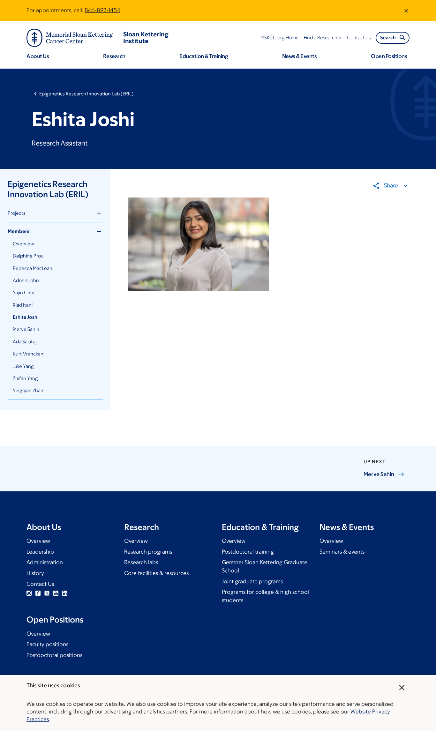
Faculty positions (47, 644)
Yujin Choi (23, 292)
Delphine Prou (28, 255)
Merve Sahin (26, 329)
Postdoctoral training (248, 551)
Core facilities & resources (156, 573)
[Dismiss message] (406, 10)
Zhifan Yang (25, 378)
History (35, 573)
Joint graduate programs (252, 581)
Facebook (38, 593)
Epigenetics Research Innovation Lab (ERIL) (86, 93)
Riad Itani (23, 305)
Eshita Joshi (26, 317)
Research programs (148, 551)
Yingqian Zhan (28, 390)
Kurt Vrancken (28, 353)
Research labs (141, 562)
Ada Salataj (24, 341)
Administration (44, 562)
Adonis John (26, 280)
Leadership (40, 551)
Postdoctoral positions (54, 655)
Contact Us (40, 584)
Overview (23, 243)
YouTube (55, 593)
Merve (379, 474)
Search (388, 37)
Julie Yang (23, 366)
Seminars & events (342, 551)
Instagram (29, 593)
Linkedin (64, 593)
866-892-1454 (102, 10)
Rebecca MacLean (32, 268)
